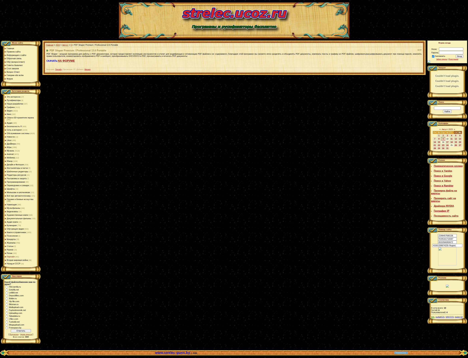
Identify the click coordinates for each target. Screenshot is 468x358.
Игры (9, 147)
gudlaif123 (439, 317)
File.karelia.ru (15, 287)
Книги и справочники (16, 232)
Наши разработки (15, 104)
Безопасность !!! (14, 126)
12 (456, 139)
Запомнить (440, 56)
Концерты (11, 239)
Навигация (12, 204)
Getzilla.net (14, 290)
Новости (11, 137)
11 (451, 139)
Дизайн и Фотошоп (15, 164)
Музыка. (10, 151)
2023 (58, 45)
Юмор (9, 161)
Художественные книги (17, 215)
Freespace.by (15, 328)
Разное (10, 250)
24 (447, 145)
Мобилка (11, 158)
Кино (9, 114)
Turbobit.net (14, 322)
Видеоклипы (12, 211)
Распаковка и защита (17, 178)
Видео (9, 111)
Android (10, 154)
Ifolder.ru (13, 298)
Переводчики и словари (18, 185)
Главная (49, 45)
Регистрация (453, 59)
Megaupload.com (16, 325)
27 (460, 145)
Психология (12, 236)
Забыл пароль (441, 59)
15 (439, 142)
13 (460, 139)
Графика (11, 107)
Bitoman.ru (13, 304)
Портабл (11, 257)
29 (439, 148)
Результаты (14, 334)
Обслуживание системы (18, 133)
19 (456, 142)
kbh (432, 317)
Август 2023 (447, 129)
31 (447, 148)
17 (447, 142)
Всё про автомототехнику (19, 196)
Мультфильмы (13, 208)
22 (439, 145)
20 (460, 142)
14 (435, 142)
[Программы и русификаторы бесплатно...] (447, 265)
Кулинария (12, 225)
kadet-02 (459, 317)
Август (65, 45)
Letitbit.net (13, 293)
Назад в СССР (13, 263)
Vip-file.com (14, 301)
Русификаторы (14, 100)
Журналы (11, 243)
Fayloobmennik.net (17, 310)
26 (456, 145)
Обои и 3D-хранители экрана (20, 118)
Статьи (10, 246)
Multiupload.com (16, 307)
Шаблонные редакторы (17, 171)
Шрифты (11, 189)
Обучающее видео (15, 229)
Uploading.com (15, 313)
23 (443, 145)
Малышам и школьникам (18, 192)
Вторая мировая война (17, 260)
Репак (9, 253)
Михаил (87, 69)
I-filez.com (13, 319)
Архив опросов (26, 334)
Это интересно (13, 97)
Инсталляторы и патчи (17, 168)
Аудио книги (12, 222)
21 (435, 145)
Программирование (16, 182)
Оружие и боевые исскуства (20, 199)
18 (451, 142)
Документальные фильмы (19, 218)
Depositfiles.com (16, 295)
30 (443, 148)
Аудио (9, 123)
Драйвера (11, 144)
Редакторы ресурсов (16, 175)
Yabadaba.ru (14, 316)
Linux (9, 140)
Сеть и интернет (14, 130)
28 (435, 148)
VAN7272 (450, 317)
